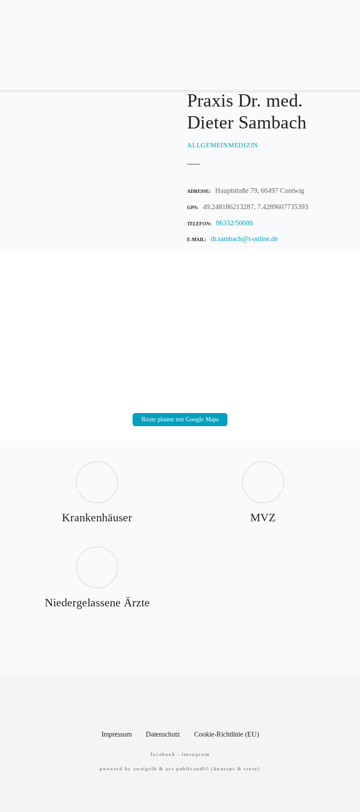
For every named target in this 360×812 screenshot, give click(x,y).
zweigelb (145, 768)
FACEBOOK (163, 754)
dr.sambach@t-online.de (244, 238)
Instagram (195, 754)
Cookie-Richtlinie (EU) (226, 734)
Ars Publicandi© (187, 768)
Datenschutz (163, 734)
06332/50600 (234, 223)
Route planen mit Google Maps (180, 419)
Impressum (116, 734)
